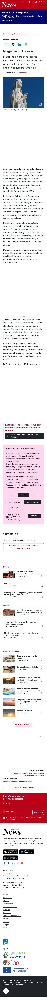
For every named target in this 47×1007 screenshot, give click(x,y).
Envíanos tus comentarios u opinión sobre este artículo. (23, 546)
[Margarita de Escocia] (23, 92)
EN (32, 1)
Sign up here (7, 20)
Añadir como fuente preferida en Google (24, 436)
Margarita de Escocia (17, 34)
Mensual (23, 495)
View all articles (23, 724)
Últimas (6, 901)
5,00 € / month (32, 502)
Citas (5, 928)
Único (11, 495)
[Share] (41, 576)
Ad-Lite (41, 1)
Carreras (6, 910)
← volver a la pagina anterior (23, 788)
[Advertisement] (23, 140)
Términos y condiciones (12, 916)
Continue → (35, 516)
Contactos (7, 913)
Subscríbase (38, 812)
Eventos (6, 922)
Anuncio (6, 919)
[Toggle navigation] (43, 5)
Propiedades (8, 904)
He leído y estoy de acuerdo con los (24, 818)
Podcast (25, 1)
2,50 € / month (14, 502)
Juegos (6, 925)
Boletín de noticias (10, 907)
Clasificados (7, 898)
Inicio (5, 34)
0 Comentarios (22, 73)
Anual (35, 495)
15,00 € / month (14, 507)
